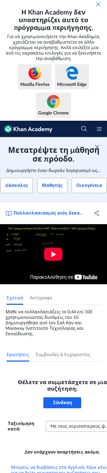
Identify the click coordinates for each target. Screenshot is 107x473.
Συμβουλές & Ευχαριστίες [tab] (63, 355)
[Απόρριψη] (98, 4)
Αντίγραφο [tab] (41, 298)
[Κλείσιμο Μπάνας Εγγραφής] (97, 147)
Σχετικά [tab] (15, 298)
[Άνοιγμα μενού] (99, 129)
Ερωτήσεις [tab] (18, 355)
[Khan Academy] (26, 129)
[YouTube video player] (53, 254)
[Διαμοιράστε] (97, 213)
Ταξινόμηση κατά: (21, 426)
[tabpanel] (53, 321)
